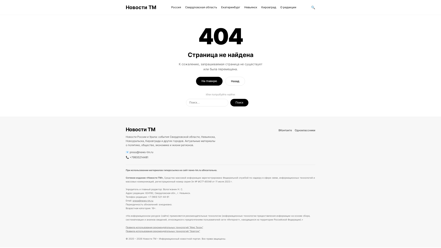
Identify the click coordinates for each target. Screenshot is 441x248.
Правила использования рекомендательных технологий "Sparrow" (163, 231)
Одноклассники (305, 130)
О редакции (288, 7)
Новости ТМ (141, 7)
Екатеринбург (230, 7)
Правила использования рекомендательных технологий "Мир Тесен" (164, 227)
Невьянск (250, 7)
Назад (235, 81)
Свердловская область (201, 7)
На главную (209, 81)
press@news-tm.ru (141, 152)
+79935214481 (139, 157)
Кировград (268, 7)
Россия (176, 7)
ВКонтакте (285, 130)
